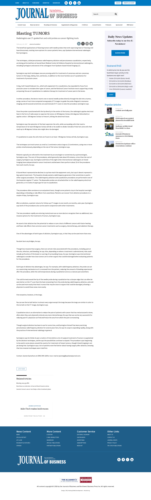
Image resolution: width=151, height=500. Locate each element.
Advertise (46, 3)
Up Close (19, 440)
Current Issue (22, 25)
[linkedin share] (79, 44)
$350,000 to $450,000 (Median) (120, 81)
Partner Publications (54, 446)
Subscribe (35, 3)
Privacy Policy (112, 443)
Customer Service (86, 431)
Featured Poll (114, 65)
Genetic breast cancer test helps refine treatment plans (33, 389)
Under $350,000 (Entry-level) (119, 78)
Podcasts (108, 25)
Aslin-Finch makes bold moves (34, 408)
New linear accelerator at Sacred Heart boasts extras (32, 386)
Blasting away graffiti (22, 383)
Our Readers (81, 437)
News (18, 434)
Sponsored (119, 25)
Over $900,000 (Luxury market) (120, 89)
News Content (23, 431)
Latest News (21, 369)
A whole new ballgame (124, 110)
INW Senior (130, 25)
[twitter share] (83, 44)
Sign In (118, 3)
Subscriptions (81, 443)
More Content (54, 431)
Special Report (21, 437)
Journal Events (96, 25)
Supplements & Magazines (69, 25)
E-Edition (85, 25)
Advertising (80, 440)
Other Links (113, 431)
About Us (26, 3)
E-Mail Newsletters (53, 437)
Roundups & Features (50, 25)
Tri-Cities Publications (114, 446)
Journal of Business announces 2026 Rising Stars (124, 136)
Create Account (129, 3)
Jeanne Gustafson (34, 44)
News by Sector (35, 25)
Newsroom (56, 3)
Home (17, 3)
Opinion (18, 446)
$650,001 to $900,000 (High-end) (121, 86)
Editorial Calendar (83, 434)
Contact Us (111, 437)
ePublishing (87, 490)
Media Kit (80, 446)
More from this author (33, 416)
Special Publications (53, 443)
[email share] (91, 44)
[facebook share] (87, 44)
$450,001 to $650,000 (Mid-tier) (120, 84)
